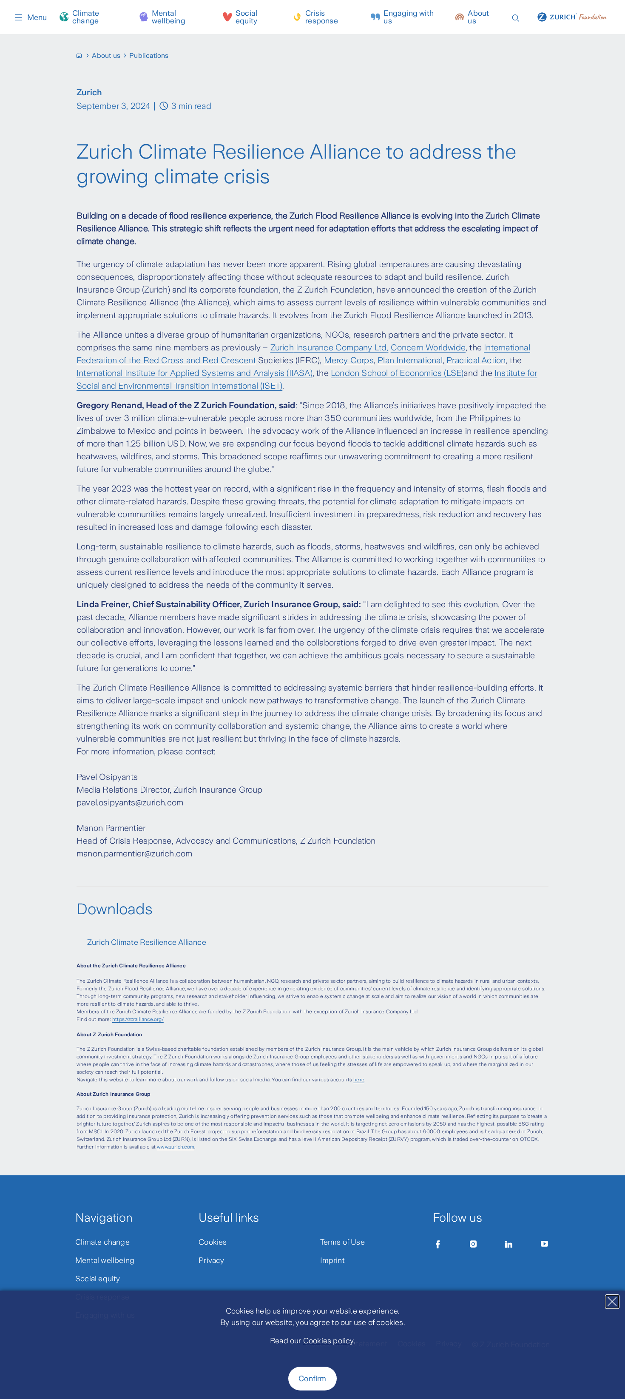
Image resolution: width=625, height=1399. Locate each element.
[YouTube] (545, 1244)
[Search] (515, 17)
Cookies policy (328, 1340)
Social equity (246, 17)
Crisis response (321, 17)
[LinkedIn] (509, 1244)
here (358, 1080)
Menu (37, 17)
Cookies (213, 1242)
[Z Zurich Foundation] (82, 55)
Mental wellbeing (168, 17)
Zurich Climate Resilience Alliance (146, 942)
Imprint (332, 1260)
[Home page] (572, 16)
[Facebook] (438, 1244)
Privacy (211, 1260)
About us (478, 17)
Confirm (312, 1378)
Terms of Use (342, 1242)
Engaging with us (409, 17)
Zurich (282, 347)
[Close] (612, 1302)
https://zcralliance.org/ (138, 1019)
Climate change (85, 17)
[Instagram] (473, 1244)
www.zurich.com (175, 1147)
